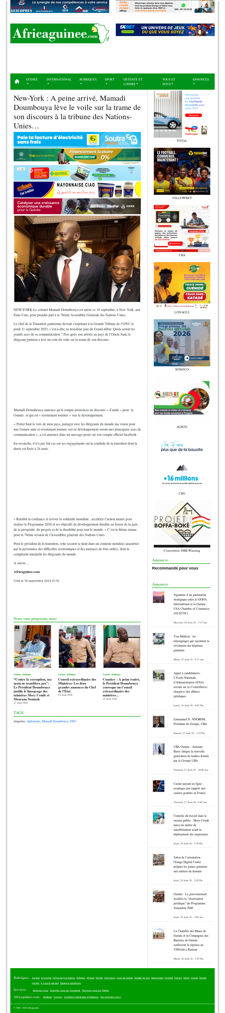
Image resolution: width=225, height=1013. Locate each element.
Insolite (35, 983)
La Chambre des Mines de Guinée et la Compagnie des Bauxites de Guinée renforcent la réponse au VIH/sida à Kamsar (191, 940)
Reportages (157, 977)
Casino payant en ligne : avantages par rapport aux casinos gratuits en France (189, 788)
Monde (99, 977)
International (59, 79)
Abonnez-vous (40, 990)
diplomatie (33, 721)
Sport (109, 79)
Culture (178, 977)
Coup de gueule (124, 977)
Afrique (90, 977)
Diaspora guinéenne (70, 983)
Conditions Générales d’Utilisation (81, 997)
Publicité (47, 997)
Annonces (200, 79)
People (202, 977)
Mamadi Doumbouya (55, 721)
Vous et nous (168, 81)
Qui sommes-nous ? (110, 997)
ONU (73, 721)
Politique (80, 977)
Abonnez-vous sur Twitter (95, 990)
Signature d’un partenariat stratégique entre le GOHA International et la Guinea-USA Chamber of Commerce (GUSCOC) (192, 604)
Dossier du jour (142, 977)
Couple (194, 977)
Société (36, 977)
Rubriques (88, 79)
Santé (186, 977)
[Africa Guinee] (59, 33)
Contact (58, 997)
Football (169, 977)
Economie (46, 977)
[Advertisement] (112, 60)
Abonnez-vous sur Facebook (65, 990)
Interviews (109, 977)
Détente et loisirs (133, 81)
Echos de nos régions (64, 977)
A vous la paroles (50, 983)
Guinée (32, 79)
